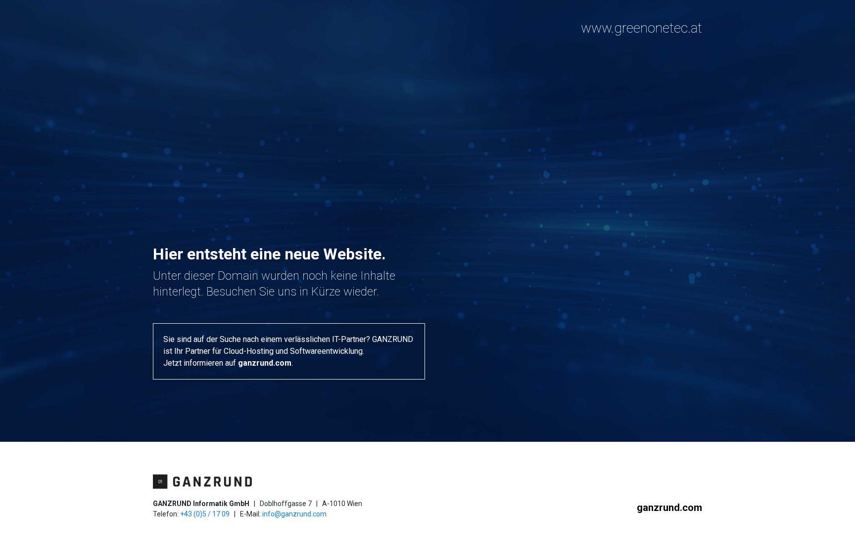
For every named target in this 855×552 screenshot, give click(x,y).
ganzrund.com (264, 363)
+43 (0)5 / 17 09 (205, 514)
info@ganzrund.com (294, 514)
